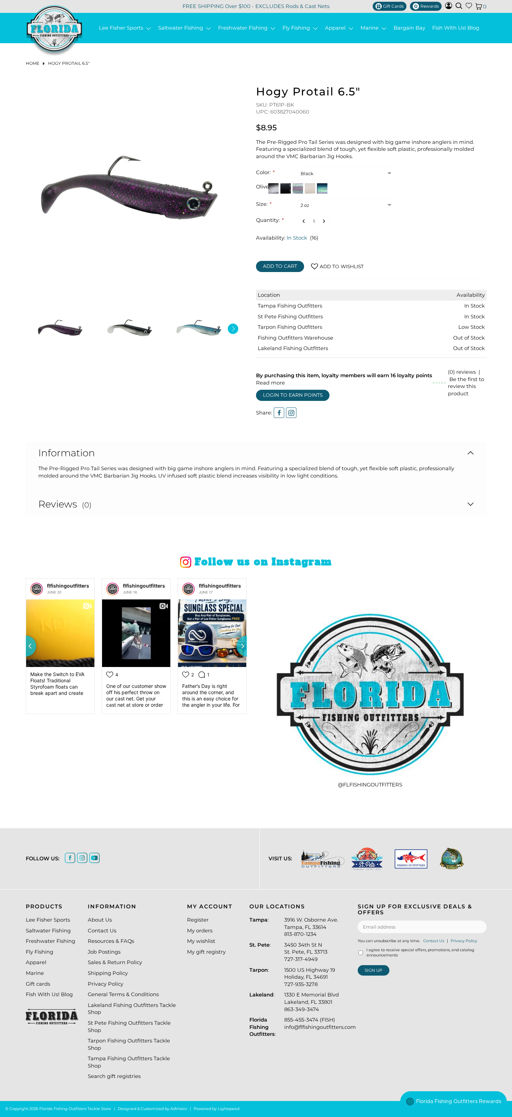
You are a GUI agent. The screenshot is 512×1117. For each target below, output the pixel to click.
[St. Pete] (367, 858)
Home (32, 63)
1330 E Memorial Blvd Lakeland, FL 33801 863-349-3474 (311, 1002)
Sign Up (373, 970)
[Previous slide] (25, 646)
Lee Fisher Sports (122, 28)
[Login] (448, 7)
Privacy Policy (105, 984)
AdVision (178, 1108)
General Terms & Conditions (123, 994)
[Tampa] (322, 859)
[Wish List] (469, 7)
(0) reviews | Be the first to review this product (466, 383)
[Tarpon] (411, 859)
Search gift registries (114, 1076)
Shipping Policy (108, 973)
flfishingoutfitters (68, 586)
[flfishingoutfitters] (36, 589)
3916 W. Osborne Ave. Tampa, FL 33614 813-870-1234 (311, 927)
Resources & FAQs (111, 941)
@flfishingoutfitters (370, 785)
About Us (100, 920)
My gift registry (206, 952)
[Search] (459, 5)
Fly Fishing (297, 28)
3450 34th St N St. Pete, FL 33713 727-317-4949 (305, 952)
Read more (270, 383)
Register (198, 920)
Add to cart (280, 266)
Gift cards (38, 984)
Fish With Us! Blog (455, 28)
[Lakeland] (451, 858)
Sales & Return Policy (115, 962)
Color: (265, 172)
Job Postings (104, 952)
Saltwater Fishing (182, 28)
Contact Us (102, 931)
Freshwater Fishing (244, 28)
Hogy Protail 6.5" (69, 63)
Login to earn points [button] (293, 395)
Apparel (336, 28)
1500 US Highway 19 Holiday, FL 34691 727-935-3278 (309, 977)
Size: (263, 204)
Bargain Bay (409, 28)
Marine (370, 28)
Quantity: (269, 220)
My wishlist (201, 941)
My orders (199, 931)
